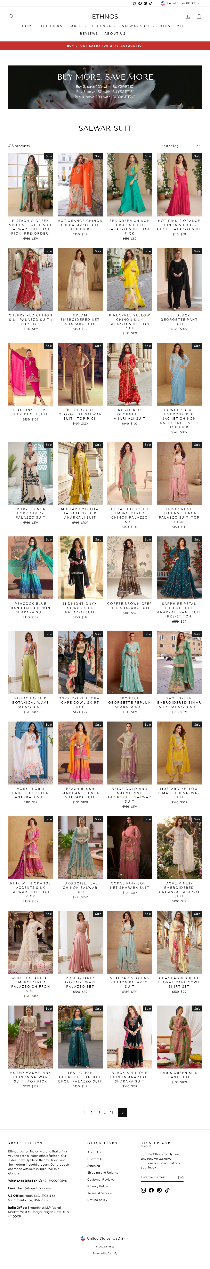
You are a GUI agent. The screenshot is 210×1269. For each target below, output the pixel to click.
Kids (165, 26)
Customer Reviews (100, 1179)
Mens (182, 26)
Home (28, 26)
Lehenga (102, 26)
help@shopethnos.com (34, 1188)
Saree (76, 26)
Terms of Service (99, 1193)
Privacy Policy (97, 1186)
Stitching (93, 1166)
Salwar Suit (136, 26)
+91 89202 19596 (55, 1181)
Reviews (89, 33)
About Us (115, 33)
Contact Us (95, 1159)
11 (111, 1112)
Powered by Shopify (105, 1253)
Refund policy (97, 1200)
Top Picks (51, 26)
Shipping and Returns (102, 1172)
